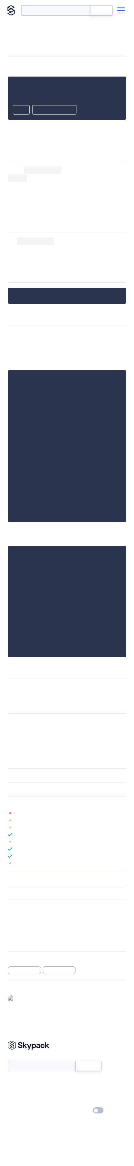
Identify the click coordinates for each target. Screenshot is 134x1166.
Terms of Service (85, 1101)
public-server (107, 256)
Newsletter (19, 1057)
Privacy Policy (21, 1111)
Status (74, 1083)
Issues (14, 933)
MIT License (21, 722)
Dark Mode (78, 1110)
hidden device (24, 970)
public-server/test (87, 688)
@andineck (28, 998)
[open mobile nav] (121, 10)
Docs (13, 1083)
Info (122, 813)
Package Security (25, 916)
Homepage (19, 925)
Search (101, 10)
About (14, 1092)
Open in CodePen (54, 110)
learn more (54, 803)
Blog (72, 1092)
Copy (21, 110)
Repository (19, 942)
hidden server (59, 970)
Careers (15, 1101)
